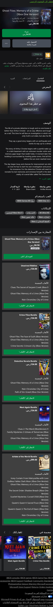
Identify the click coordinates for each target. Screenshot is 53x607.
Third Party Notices (37, 605)
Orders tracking (46, 587)
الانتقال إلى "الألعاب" (26, 305)
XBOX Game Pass (39, 577)
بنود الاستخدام (16, 602)
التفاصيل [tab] (40, 78)
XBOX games (26, 577)
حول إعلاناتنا (23, 605)
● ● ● (6, 43)
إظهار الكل (17, 532)
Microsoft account (45, 583)
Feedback (28, 580)
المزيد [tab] (12, 78)
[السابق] (9, 87)
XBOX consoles (13, 577)
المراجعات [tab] (26, 78)
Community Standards (43, 580)
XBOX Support (17, 580)
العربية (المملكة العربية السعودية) (39, 593)
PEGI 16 (38, 54)
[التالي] (4, 87)
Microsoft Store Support (20, 587)
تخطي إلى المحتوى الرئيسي (41, 1)
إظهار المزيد (46, 178)
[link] (39, 553)
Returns (35, 587)
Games (50, 590)
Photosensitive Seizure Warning (22, 583)
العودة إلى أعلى (26, 256)
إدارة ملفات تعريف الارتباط (34, 602)
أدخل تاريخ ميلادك (30, 109)
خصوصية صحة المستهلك (42, 599)
